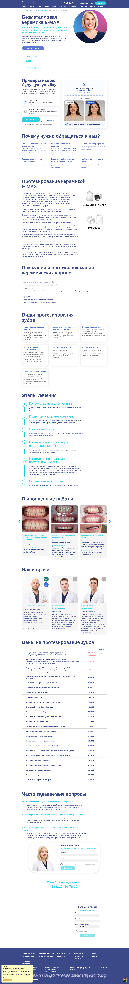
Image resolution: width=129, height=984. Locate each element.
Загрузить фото (31, 119)
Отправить (68, 868)
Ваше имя (63, 852)
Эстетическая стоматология (26, 962)
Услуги (24, 6)
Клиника (31, 6)
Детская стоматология (63, 953)
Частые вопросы (32, 68)
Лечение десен (61, 956)
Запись (100, 3)
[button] (84, 88)
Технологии (83, 6)
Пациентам (73, 6)
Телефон (62, 858)
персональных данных (90, 864)
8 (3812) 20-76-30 (86, 3)
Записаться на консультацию (49, 119)
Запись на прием (33, 48)
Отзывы (92, 6)
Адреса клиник (100, 7)
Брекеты (93, 953)
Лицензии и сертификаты (52, 967)
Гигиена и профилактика (46, 953)
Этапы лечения (32, 57)
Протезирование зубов (46, 956)
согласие (21, 974)
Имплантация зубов (28, 956)
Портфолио (62, 6)
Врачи (54, 6)
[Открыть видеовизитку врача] (75, 579)
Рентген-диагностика (28, 953)
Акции (47, 6)
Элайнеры (94, 956)
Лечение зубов (78, 953)
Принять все (7, 980)
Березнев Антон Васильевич (35, 606)
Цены (39, 6)
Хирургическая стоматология (78, 957)
